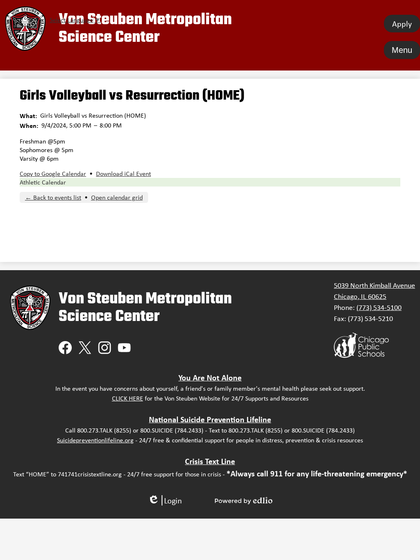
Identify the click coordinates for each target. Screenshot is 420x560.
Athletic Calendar (43, 182)
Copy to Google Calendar (53, 173)
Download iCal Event (123, 173)
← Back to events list (53, 197)
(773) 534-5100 (379, 307)
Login (165, 500)
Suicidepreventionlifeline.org (95, 440)
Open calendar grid (117, 197)
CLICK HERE (127, 398)
